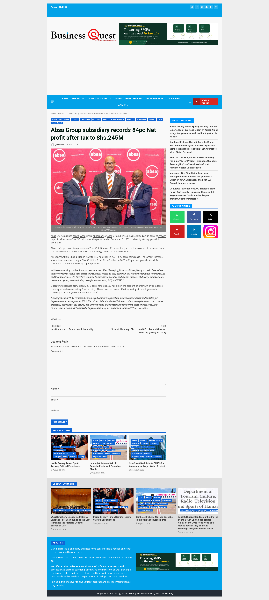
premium (143, 285)
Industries (136, 447)
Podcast (73, 457)
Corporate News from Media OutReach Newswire (73, 510)
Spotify (81, 457)
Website (55, 410)
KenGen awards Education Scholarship (72, 327)
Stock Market (57, 123)
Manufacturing (138, 457)
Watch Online (205, 101)
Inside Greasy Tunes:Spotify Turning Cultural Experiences (66, 465)
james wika (60, 144)
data (153, 301)
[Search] (190, 102)
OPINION (122, 105)
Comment (57, 351)
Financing (154, 444)
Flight (106, 447)
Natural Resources (153, 457)
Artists (56, 447)
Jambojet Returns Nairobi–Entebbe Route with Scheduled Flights (106, 466)
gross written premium (75, 248)
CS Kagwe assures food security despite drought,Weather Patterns (192, 195)
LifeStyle (57, 457)
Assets (54, 256)
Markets (152, 120)
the (94, 239)
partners (102, 280)
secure (132, 273)
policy (92, 251)
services (104, 273)
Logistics (147, 453)
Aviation (111, 440)
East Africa (97, 447)
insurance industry (132, 298)
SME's (160, 120)
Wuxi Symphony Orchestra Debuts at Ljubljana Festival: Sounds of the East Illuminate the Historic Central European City (71, 501)
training (55, 289)
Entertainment (59, 450)
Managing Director (118, 270)
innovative (112, 277)
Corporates (85, 120)
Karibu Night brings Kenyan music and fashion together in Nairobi (194, 133)
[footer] (168, 33)
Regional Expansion (112, 453)
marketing (75, 289)
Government (61, 251)
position (95, 263)
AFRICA (134, 440)
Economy (145, 444)
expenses (67, 285)
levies (151, 285)
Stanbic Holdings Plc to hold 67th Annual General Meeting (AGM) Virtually (138, 329)
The (143, 256)
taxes (160, 285)
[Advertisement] (134, 70)
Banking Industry (155, 440)
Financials (96, 120)
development (109, 298)
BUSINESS (77, 98)
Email (54, 399)
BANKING (143, 440)
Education (83, 251)
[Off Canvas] (52, 102)
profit (56, 239)
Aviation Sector (99, 444)
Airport (103, 440)
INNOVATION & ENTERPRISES (128, 98)
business (153, 248)
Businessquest (144, 593)
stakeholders (119, 304)
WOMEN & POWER (154, 98)
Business (126, 251)
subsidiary (98, 235)
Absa (53, 235)
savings (134, 289)
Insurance (130, 120)
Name (55, 388)
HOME (65, 98)
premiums (56, 242)
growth (162, 235)
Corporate (115, 251)
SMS (109, 280)
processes (55, 304)
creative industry (68, 447)
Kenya (76, 235)
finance (143, 304)
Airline (95, 440)
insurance (95, 273)
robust (130, 301)
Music (65, 457)
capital (87, 263)
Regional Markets (100, 457)
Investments (142, 120)
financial (82, 270)
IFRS (69, 298)
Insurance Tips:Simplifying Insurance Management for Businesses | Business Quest (191, 176)
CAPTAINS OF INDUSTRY (99, 98)
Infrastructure (148, 447)
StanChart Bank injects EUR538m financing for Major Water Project (147, 465)
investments (64, 260)
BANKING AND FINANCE (60, 120)
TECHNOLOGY (173, 98)
